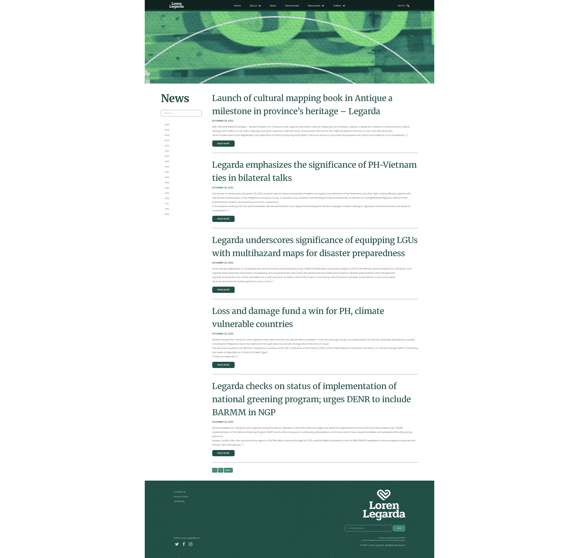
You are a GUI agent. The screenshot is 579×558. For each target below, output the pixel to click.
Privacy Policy (181, 496)
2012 (167, 198)
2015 (167, 182)
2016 (167, 177)
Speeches (179, 501)
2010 (167, 208)
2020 (167, 156)
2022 (167, 145)
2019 (167, 161)
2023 (167, 140)
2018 (167, 166)
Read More (223, 143)
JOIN (399, 528)
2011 (167, 203)
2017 (167, 172)
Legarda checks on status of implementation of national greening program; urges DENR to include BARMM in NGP (311, 399)
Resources (314, 5)
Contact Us (180, 491)
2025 (167, 129)
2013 (167, 193)
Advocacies (292, 5)
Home (237, 5)
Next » (228, 470)
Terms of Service (394, 540)
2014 (167, 187)
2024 (167, 135)
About (253, 5)
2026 (166, 124)
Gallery (337, 5)
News (273, 5)
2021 (167, 151)
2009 (166, 214)
